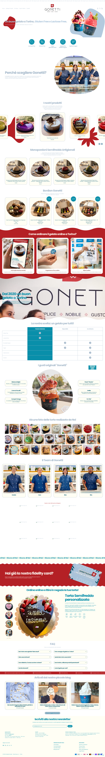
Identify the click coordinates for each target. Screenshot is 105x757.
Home (3, 8)
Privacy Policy (82, 746)
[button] (100, 8)
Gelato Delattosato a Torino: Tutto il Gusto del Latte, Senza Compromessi (52, 705)
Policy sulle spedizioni (83, 749)
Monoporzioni (56, 749)
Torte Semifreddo (57, 746)
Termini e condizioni (83, 744)
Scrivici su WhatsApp (42, 734)
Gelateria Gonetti (9, 754)
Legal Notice (81, 751)
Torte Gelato (56, 744)
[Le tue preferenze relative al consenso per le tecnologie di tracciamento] (103, 755)
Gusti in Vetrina (22, 8)
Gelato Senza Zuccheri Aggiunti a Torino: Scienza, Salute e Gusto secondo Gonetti (84, 705)
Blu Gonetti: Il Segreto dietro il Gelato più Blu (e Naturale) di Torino (20, 705)
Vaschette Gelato (57, 747)
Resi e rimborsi (82, 747)
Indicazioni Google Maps (39, 736)
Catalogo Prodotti (9, 8)
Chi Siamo (16, 8)
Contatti (28, 8)
